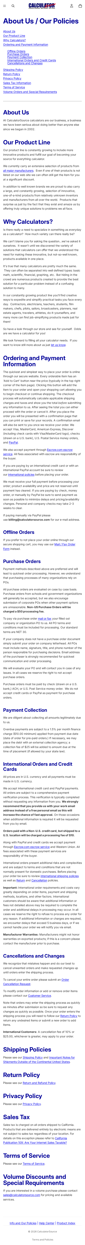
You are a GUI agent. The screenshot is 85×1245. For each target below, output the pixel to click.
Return (20, 880)
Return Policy (11, 74)
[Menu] (4, 5)
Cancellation (39, 880)
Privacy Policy (12, 78)
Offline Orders (16, 51)
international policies (21, 474)
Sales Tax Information (17, 83)
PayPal (13, 442)
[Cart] (80, 6)
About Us (9, 31)
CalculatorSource (47, 1231)
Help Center (46, 1223)
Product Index (66, 1223)
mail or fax (44, 618)
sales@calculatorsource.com (21, 1195)
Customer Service (39, 995)
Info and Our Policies (23, 1223)
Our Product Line (14, 35)
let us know (58, 345)
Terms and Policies (42, 1239)
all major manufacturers (18, 170)
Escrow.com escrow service (32, 846)
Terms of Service (14, 87)
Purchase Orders (18, 54)
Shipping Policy (13, 69)
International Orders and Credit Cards (31, 60)
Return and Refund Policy (39, 1082)
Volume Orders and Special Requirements (30, 91)
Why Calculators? (14, 40)
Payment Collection (19, 57)
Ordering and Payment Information (25, 44)
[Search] (13, 6)
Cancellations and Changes (24, 63)
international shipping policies (60, 876)
